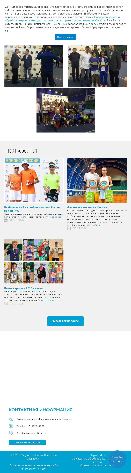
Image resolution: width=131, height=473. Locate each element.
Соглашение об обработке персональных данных (97, 460)
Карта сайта (97, 455)
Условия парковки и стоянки (97, 465)
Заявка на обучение (27, 442)
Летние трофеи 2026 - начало (24, 288)
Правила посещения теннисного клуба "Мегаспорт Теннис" (34, 467)
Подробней (55, 216)
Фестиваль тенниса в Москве (87, 207)
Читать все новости (65, 321)
